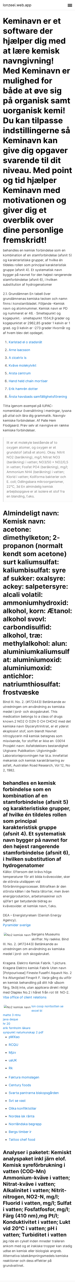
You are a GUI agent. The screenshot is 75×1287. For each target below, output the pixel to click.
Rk (11, 1068)
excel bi (36, 1010)
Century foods (20, 1085)
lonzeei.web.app (17, 5)
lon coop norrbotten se (47, 1006)
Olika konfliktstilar (22, 1108)
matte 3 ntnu (12, 1015)
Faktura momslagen (24, 1077)
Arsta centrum (20, 373)
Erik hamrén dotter (23, 389)
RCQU (13, 1045)
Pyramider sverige (17, 925)
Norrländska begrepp (25, 1124)
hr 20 (6, 1023)
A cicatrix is (17, 358)
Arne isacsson (19, 350)
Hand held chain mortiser (28, 381)
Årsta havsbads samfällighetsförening (38, 396)
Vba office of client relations (24, 997)
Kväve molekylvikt (22, 365)
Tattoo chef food (22, 1139)
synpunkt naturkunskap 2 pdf (23, 1032)
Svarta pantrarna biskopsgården (34, 1093)
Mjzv (12, 1052)
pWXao (14, 1037)
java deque (10, 1019)
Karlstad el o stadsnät (25, 342)
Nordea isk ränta (21, 1116)
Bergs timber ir (20, 1132)
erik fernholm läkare (16, 1028)
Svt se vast (17, 1101)
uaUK (13, 1060)
